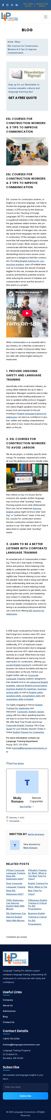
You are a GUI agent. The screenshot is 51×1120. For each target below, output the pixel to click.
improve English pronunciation (31, 685)
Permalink (14, 821)
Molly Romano (36, 834)
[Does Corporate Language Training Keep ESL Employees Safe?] (16, 874)
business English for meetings (21, 689)
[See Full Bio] (33, 806)
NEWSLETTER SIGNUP (42, 5)
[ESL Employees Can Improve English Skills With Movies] (16, 904)
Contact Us (8, 1022)
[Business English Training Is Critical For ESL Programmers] (38, 904)
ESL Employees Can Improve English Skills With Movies (16, 917)
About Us (8, 1005)
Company (8, 1000)
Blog (17, 42)
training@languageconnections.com (21, 1044)
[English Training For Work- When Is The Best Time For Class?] (38, 874)
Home (10, 42)
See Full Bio (25, 806)
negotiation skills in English (20, 699)
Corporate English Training (19, 725)
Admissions (9, 1011)
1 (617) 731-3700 (11, 1038)
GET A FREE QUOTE (28, 5)
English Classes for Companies (28, 732)
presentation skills (31, 696)
